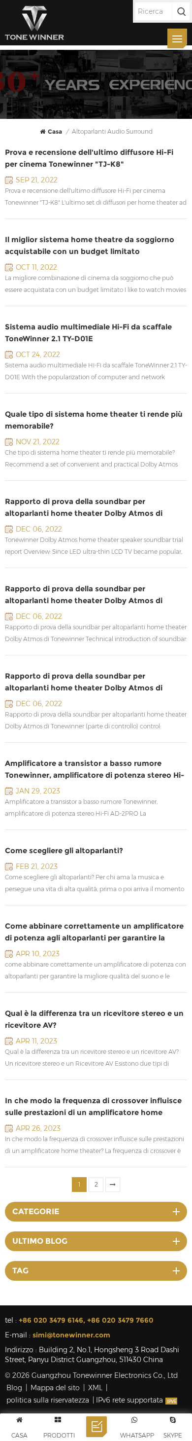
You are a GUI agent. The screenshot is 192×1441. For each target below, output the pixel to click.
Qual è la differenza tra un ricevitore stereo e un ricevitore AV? (94, 1019)
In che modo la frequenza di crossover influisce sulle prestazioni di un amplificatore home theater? (93, 1107)
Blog (14, 1387)
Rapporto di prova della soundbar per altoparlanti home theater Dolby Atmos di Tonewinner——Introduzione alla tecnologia (85, 595)
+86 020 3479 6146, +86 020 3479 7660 (86, 1320)
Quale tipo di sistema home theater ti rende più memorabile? (94, 420)
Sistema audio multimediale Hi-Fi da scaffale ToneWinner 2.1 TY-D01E (88, 332)
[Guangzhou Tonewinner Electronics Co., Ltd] (34, 22)
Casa (55, 131)
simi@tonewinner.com (71, 1335)
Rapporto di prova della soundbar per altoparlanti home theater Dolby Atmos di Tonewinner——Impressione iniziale (83, 508)
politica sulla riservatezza (47, 1400)
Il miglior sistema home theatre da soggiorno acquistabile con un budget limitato (89, 245)
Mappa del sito (55, 1387)
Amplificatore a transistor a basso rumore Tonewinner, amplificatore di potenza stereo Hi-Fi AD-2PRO (94, 769)
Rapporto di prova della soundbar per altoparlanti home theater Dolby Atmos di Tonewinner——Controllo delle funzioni (83, 682)
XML (95, 1387)
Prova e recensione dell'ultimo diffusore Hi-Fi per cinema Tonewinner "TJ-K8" (89, 158)
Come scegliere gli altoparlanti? (64, 850)
